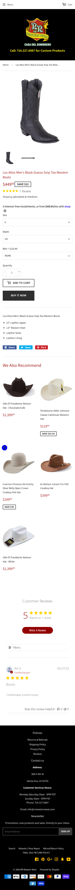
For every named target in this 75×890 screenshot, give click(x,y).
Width (6, 231)
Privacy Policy (37, 749)
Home (6, 64)
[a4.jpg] (28, 158)
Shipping (7, 196)
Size (5, 215)
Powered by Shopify (49, 869)
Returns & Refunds (37, 739)
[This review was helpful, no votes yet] (58, 709)
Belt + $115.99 (10, 248)
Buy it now (18, 295)
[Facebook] (37, 859)
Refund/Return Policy (53, 848)
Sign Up (65, 831)
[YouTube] (68, 859)
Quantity (7, 265)
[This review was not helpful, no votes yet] (65, 709)
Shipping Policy (37, 744)
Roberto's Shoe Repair (29, 848)
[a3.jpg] (9, 158)
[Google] (49, 859)
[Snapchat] (62, 859)
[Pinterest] (43, 859)
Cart (69, 4)
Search (12, 848)
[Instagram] (56, 859)
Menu (10, 4)
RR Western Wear (28, 869)
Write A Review (37, 630)
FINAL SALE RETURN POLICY (36, 852)
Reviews (37, 753)
